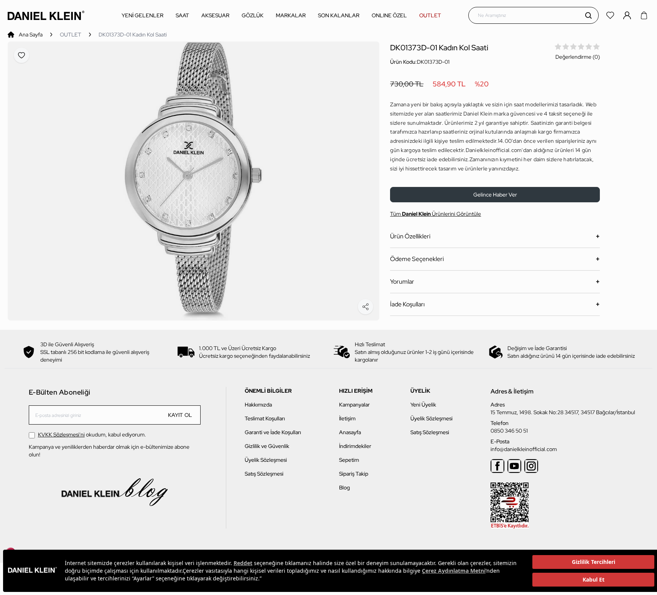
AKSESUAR (215, 15)
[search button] (588, 15)
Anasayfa (350, 432)
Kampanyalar (354, 404)
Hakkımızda (258, 404)
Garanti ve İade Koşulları (273, 432)
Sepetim (349, 459)
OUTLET (430, 15)
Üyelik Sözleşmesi (266, 459)
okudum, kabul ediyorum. (92, 434)
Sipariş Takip (353, 473)
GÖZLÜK (252, 15)
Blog (344, 487)
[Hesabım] (627, 15)
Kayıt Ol (180, 415)
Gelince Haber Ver (495, 194)
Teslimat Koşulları (265, 418)
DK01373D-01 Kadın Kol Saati (133, 34)
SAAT (182, 15)
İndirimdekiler (355, 446)
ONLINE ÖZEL (389, 15)
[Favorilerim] (611, 15)
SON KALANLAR (338, 15)
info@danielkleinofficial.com (524, 449)
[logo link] (46, 15)
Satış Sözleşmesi (264, 473)
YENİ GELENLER (142, 15)
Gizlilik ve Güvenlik (267, 446)
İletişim (347, 418)
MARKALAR (291, 15)
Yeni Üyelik (423, 404)
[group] (193, 181)
